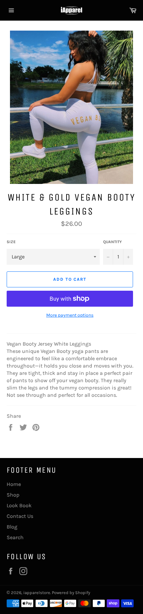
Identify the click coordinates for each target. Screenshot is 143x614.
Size (11, 241)
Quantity (112, 241)
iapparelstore (36, 592)
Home (14, 484)
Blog (12, 527)
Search (15, 537)
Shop (13, 495)
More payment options (69, 315)
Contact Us (20, 516)
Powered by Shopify (71, 592)
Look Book (19, 505)
